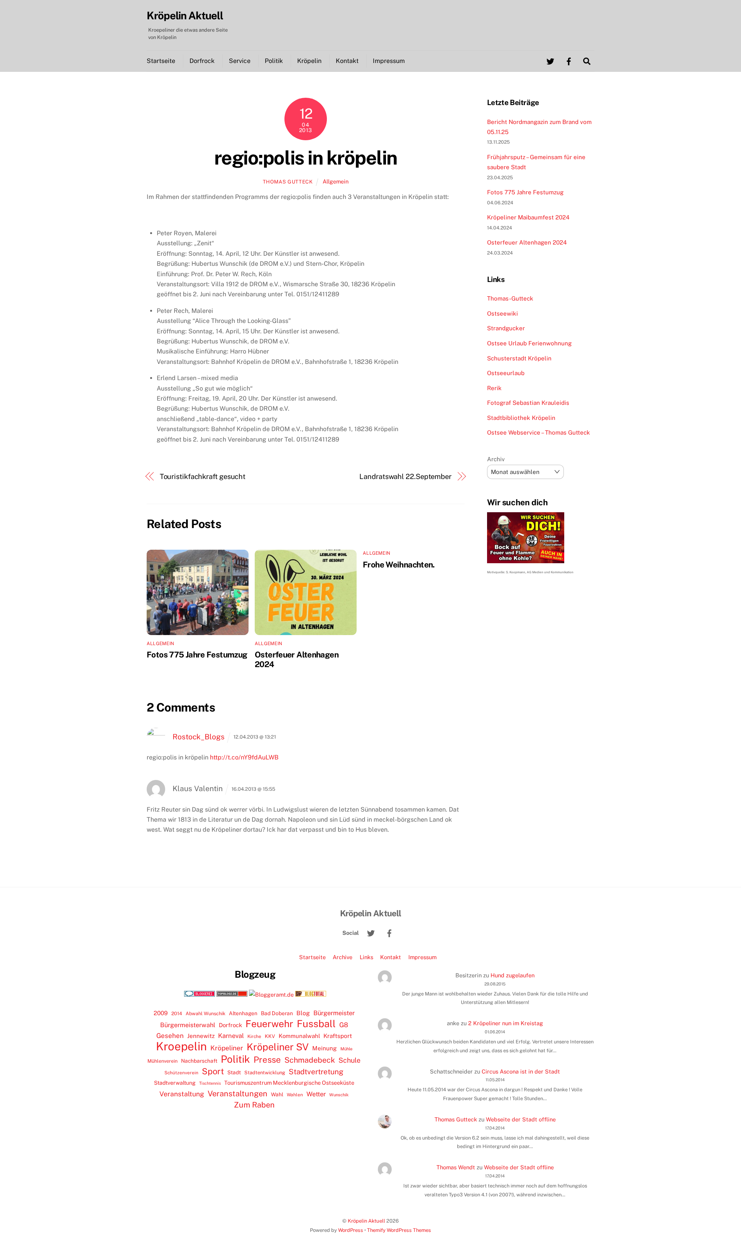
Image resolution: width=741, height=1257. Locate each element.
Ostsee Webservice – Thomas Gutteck (538, 432)
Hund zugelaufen (513, 975)
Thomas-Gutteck (510, 298)
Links (366, 957)
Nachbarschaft (199, 1061)
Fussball (316, 1024)
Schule (349, 1060)
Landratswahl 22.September (405, 476)
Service (239, 61)
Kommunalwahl (299, 1036)
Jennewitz (201, 1036)
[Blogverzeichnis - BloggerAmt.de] (271, 994)
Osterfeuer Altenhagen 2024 (527, 242)
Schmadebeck (309, 1059)
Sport (213, 1071)
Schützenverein (181, 1072)
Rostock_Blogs (199, 736)
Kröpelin (309, 61)
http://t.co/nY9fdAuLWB (244, 757)
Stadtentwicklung (264, 1072)
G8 (343, 1025)
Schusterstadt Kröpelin (519, 358)
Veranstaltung (181, 1094)
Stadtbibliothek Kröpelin (521, 417)
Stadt (234, 1072)
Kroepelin (181, 1046)
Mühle (346, 1048)
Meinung (324, 1048)
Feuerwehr (269, 1024)
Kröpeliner (226, 1048)
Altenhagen (243, 1013)
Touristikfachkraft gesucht (203, 476)
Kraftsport (337, 1036)
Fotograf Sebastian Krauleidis (528, 402)
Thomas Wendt (455, 1167)
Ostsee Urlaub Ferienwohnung (529, 343)
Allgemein (336, 181)
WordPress (350, 1230)
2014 (176, 1013)
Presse (267, 1060)
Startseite (161, 61)
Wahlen (295, 1094)
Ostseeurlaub (505, 373)
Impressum (389, 61)
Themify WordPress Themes (399, 1230)
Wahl (277, 1094)
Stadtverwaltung (175, 1083)
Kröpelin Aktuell (366, 1221)
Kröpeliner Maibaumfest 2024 (528, 217)
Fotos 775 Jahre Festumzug (197, 654)
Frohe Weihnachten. (399, 564)
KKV (270, 1036)
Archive (342, 957)
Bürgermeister (334, 1013)
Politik (274, 61)
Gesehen (170, 1036)
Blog (303, 1013)
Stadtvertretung (316, 1071)
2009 (161, 1013)
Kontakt (347, 61)
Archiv (496, 459)
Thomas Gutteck (288, 182)
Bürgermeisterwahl (187, 1025)
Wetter (316, 1094)
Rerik (494, 388)
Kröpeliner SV (278, 1047)
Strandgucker (506, 328)
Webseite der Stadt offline (521, 1119)
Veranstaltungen (237, 1093)
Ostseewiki (502, 313)
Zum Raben (254, 1104)
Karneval (231, 1036)
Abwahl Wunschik (205, 1013)
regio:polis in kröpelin (305, 157)
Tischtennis (210, 1083)
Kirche (254, 1036)
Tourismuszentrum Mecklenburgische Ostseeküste (289, 1082)
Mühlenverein (162, 1061)
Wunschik (339, 1094)
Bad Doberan (277, 1013)
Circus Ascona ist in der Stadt (521, 1071)
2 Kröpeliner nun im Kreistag (505, 1023)
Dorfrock (202, 61)
